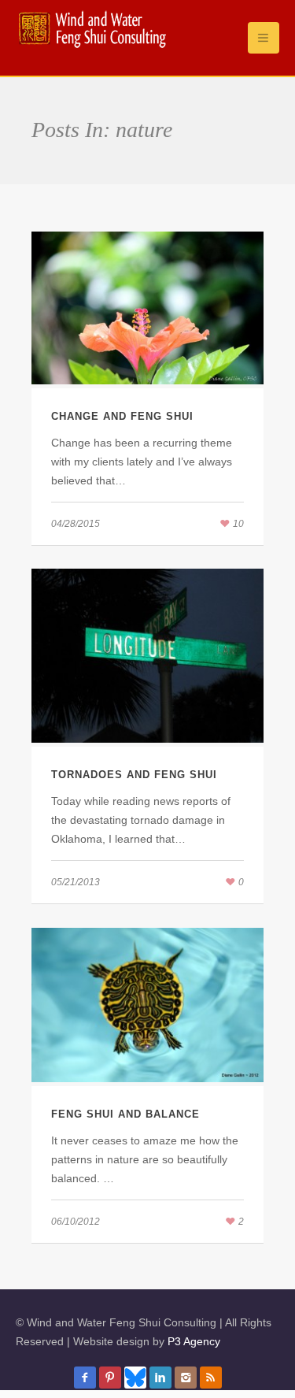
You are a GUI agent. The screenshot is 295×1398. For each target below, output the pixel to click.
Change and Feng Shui (122, 416)
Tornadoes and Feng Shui (134, 775)
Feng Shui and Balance (125, 1114)
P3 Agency (194, 1341)
